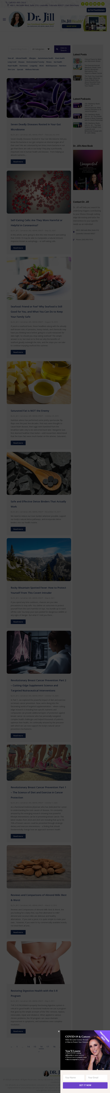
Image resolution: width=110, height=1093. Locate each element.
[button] (59, 1031)
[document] (55, 546)
